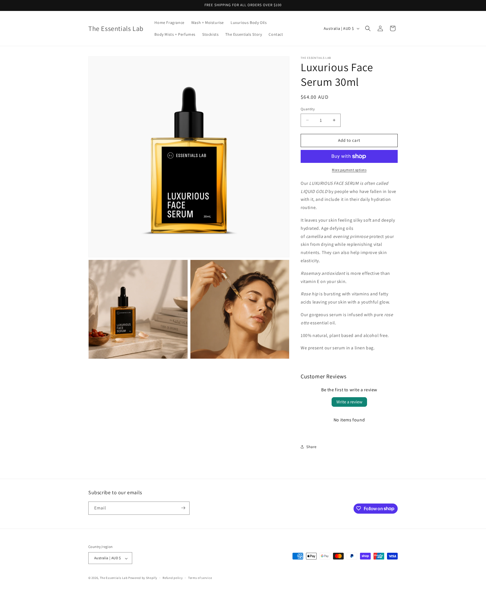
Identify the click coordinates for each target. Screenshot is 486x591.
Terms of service (200, 578)
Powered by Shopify (142, 578)
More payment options (349, 170)
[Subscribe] (183, 507)
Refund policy (173, 578)
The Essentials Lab (114, 578)
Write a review (349, 402)
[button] (368, 28)
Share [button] (311, 446)
